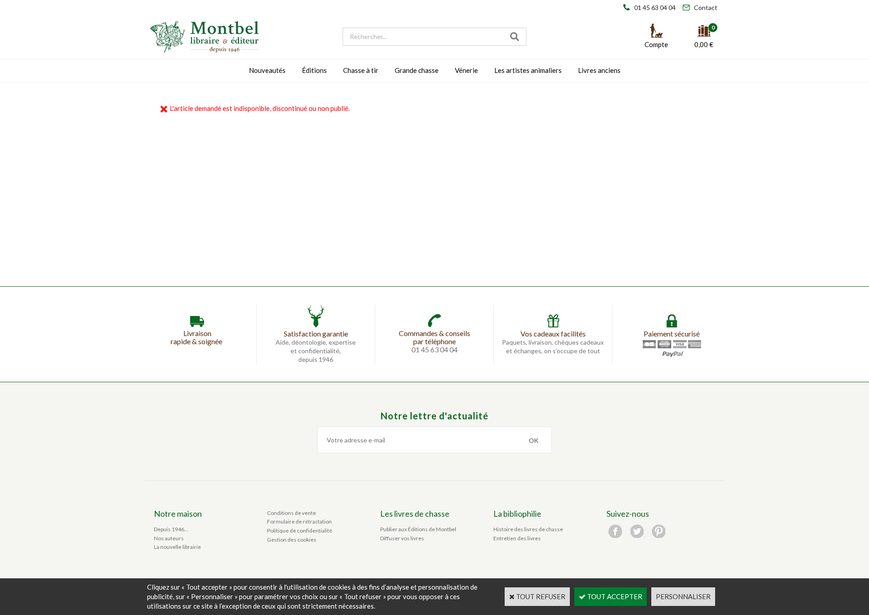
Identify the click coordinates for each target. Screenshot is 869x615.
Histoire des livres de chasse (528, 529)
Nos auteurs (169, 538)
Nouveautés (267, 70)
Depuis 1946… (171, 529)
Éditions (314, 70)
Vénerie (466, 70)
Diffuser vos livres (402, 538)
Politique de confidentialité (299, 530)
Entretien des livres (517, 538)
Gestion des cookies (291, 539)
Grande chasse (417, 70)
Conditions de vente (291, 512)
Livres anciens (599, 70)
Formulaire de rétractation (299, 521)
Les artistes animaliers (528, 70)
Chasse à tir (360, 70)
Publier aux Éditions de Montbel (418, 529)
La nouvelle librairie (177, 546)
